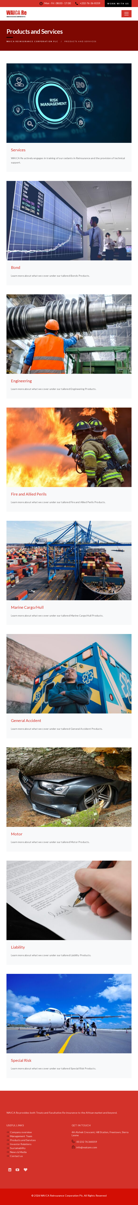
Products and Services (23, 1140)
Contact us (16, 1156)
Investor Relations (20, 1144)
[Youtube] (18, 1169)
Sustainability (18, 1148)
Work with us (118, 3)
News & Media (18, 1152)
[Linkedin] (10, 1169)
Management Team (21, 1136)
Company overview (21, 1132)
